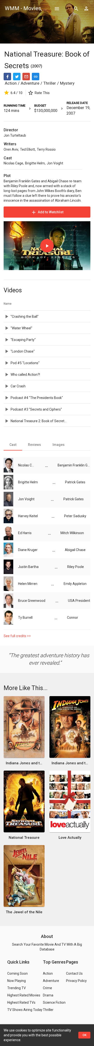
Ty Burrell (25, 617)
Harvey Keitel (28, 516)
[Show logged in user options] (86, 8)
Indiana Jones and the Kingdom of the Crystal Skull (70, 763)
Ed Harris (25, 533)
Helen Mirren (27, 584)
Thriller (49, 83)
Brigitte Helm (35, 163)
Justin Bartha (28, 567)
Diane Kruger (28, 550)
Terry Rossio (46, 149)
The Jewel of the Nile (24, 912)
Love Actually (70, 837)
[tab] (13, 444)
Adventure (30, 83)
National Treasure (24, 837)
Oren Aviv (11, 149)
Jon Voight (55, 163)
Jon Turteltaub (15, 135)
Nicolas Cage (13, 163)
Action (11, 83)
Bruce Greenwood (31, 601)
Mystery (67, 83)
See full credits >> (17, 636)
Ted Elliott (27, 149)
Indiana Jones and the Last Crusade (24, 763)
